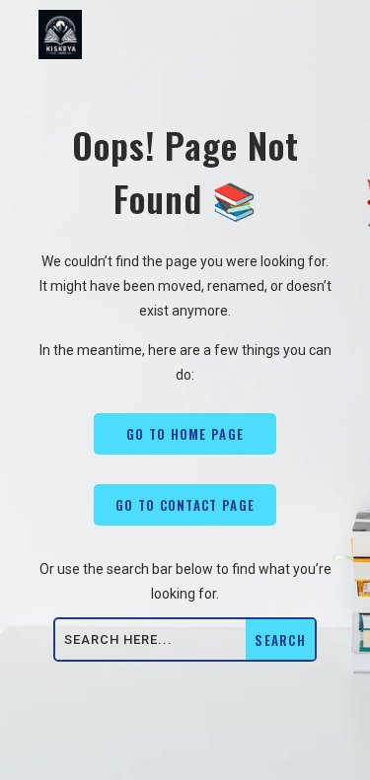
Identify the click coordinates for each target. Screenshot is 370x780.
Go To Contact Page (185, 505)
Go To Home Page (185, 434)
